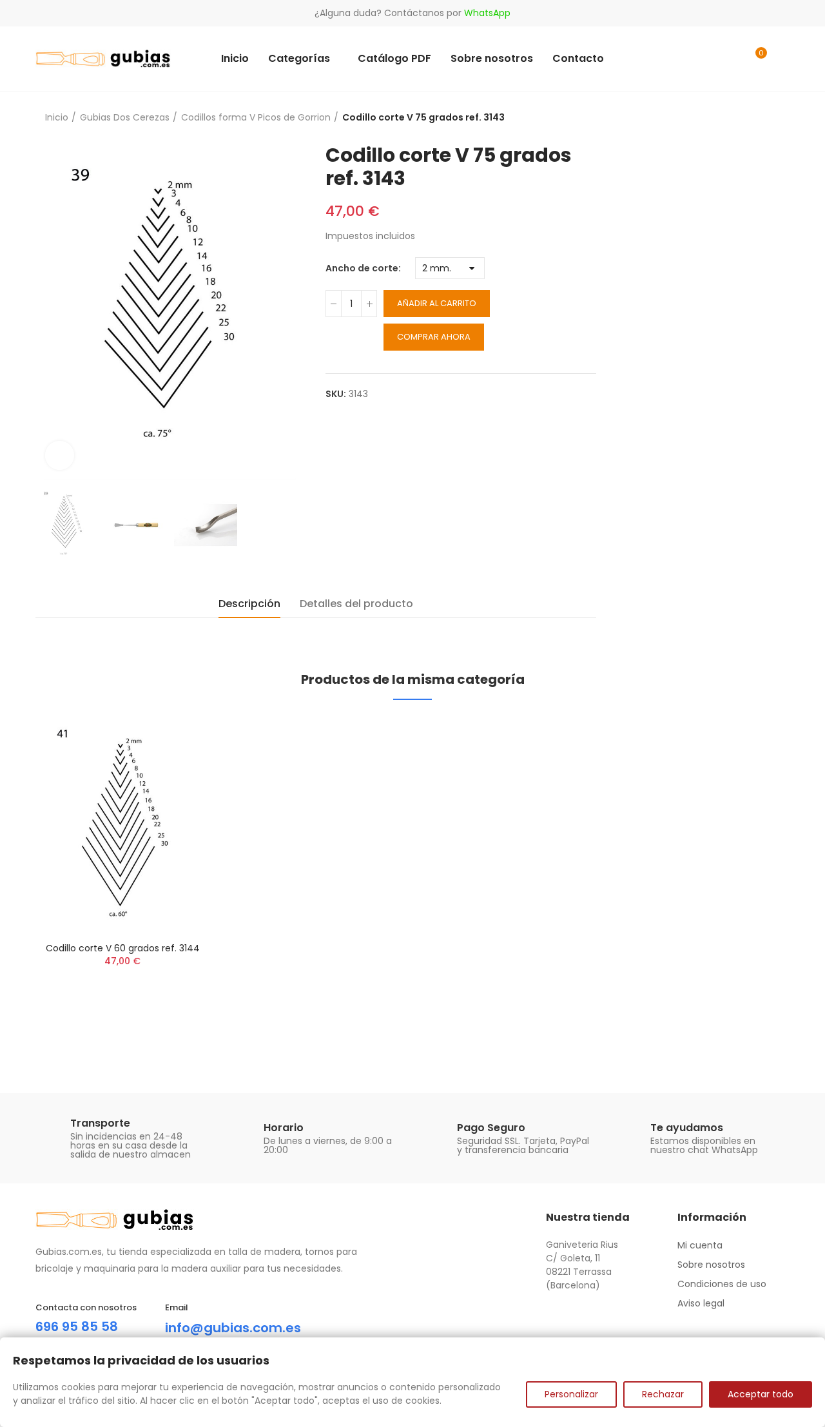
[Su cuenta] (783, 59)
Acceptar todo (760, 1394)
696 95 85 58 (76, 1326)
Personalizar (571, 1394)
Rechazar (663, 1394)
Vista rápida (177, 738)
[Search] (729, 59)
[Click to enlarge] (59, 455)
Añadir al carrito (436, 303)
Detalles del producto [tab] (356, 603)
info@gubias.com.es (233, 1328)
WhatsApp (487, 12)
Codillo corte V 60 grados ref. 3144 (123, 948)
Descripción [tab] (249, 603)
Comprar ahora (434, 337)
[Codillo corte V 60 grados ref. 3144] (122, 824)
